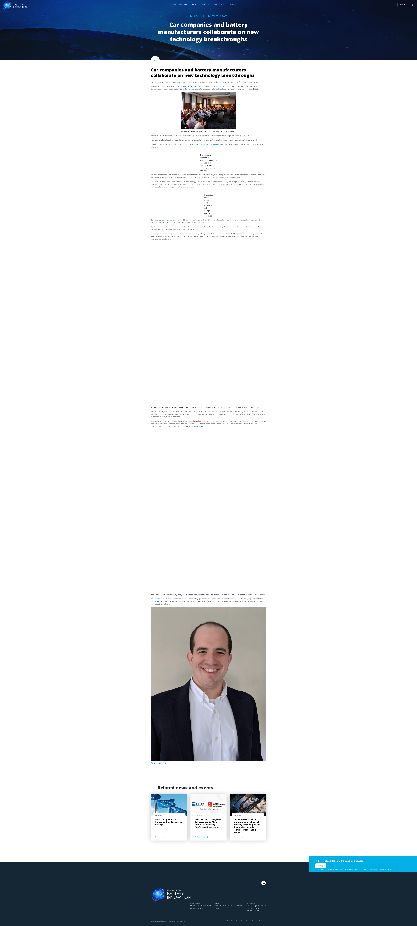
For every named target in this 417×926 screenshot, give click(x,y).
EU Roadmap (231, 5)
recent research (167, 220)
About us (173, 5)
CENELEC (221, 86)
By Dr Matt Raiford (158, 763)
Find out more (160, 837)
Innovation (194, 5)
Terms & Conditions (233, 921)
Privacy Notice (245, 921)
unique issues (158, 601)
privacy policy (387, 869)
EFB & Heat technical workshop (208, 144)
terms (395, 869)
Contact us (262, 921)
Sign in (402, 5)
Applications (183, 5)
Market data (206, 5)
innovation (200, 426)
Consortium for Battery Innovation (186, 86)
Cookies (254, 921)
